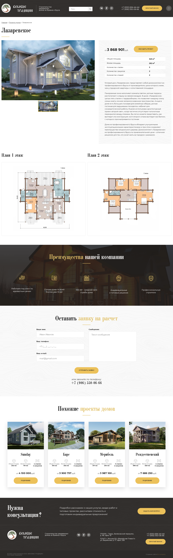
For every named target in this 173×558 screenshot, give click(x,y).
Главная (4, 23)
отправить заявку (86, 370)
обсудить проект (145, 49)
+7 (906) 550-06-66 (130, 9)
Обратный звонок (152, 8)
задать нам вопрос (151, 511)
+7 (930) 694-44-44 (130, 7)
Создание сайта (156, 554)
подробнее (25, 480)
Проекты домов (15, 23)
